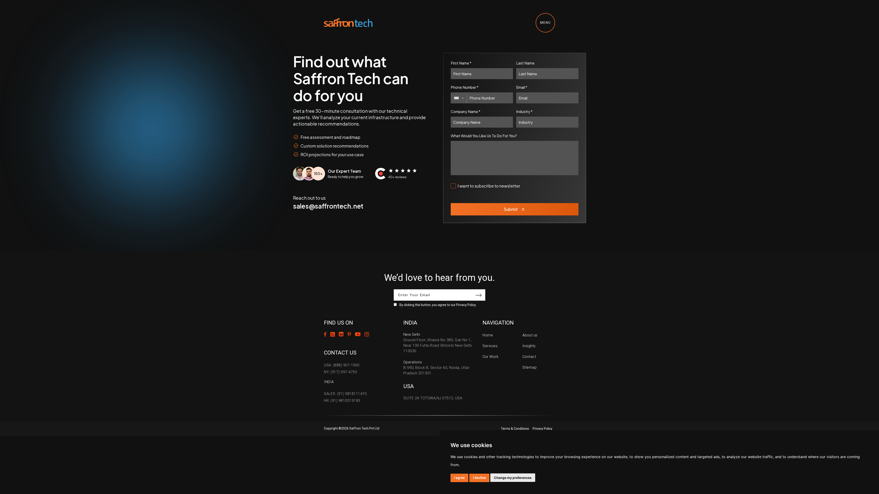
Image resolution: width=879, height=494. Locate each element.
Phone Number (464, 87)
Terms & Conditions (515, 428)
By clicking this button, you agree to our (437, 305)
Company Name (465, 111)
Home (488, 335)
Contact (529, 356)
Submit (511, 209)
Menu (545, 22)
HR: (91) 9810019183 (342, 400)
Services (490, 346)
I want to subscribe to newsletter (489, 185)
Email (521, 87)
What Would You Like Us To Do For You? (484, 135)
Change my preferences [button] (513, 478)
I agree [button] (459, 478)
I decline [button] (479, 478)
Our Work (490, 356)
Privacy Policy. (466, 305)
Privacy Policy (542, 428)
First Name (461, 63)
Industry (524, 111)
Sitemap (529, 367)
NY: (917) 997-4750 (340, 372)
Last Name (525, 63)
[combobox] (459, 98)
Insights (529, 346)
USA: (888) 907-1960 (342, 365)
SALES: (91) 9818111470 (345, 394)
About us (529, 335)
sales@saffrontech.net (328, 206)
